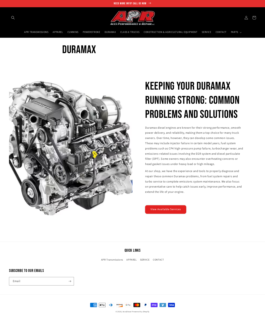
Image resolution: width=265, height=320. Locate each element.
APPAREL (131, 260)
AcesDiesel (127, 311)
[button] (13, 18)
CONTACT (158, 260)
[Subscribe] (70, 281)
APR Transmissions (112, 260)
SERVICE (144, 260)
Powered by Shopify (140, 311)
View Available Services (166, 209)
